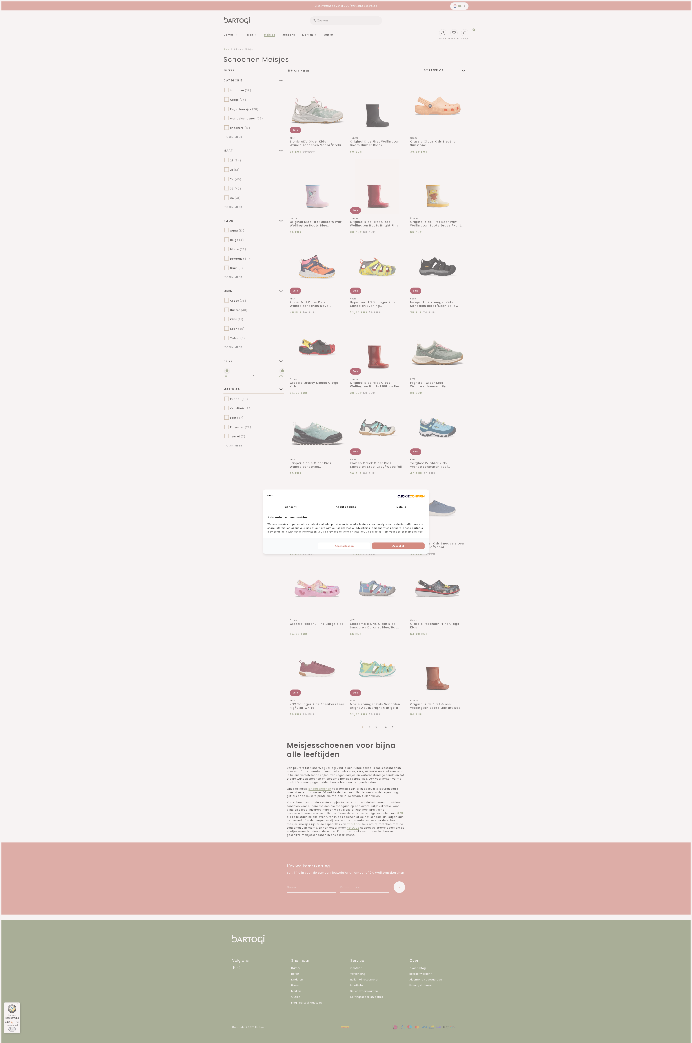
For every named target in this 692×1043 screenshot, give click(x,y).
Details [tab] (401, 506)
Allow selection (344, 545)
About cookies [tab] (346, 506)
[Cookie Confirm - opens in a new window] (411, 496)
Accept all (398, 545)
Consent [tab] (291, 506)
